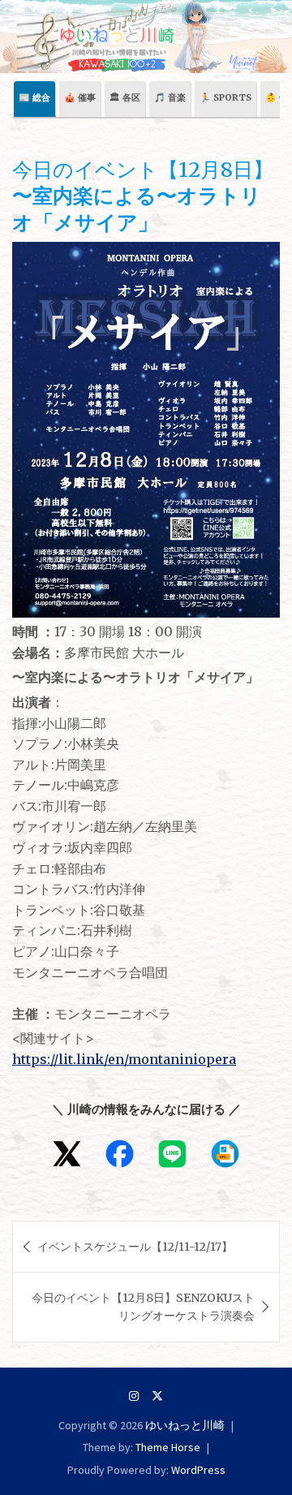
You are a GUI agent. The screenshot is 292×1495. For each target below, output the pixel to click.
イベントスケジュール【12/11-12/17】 (135, 1246)
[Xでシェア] (67, 1153)
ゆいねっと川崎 (185, 1425)
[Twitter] (157, 1396)
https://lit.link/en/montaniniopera (124, 1059)
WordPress (198, 1470)
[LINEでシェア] (172, 1153)
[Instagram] (133, 1396)
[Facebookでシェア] (119, 1153)
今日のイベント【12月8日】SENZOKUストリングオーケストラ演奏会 (143, 1306)
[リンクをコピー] (225, 1153)
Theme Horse (167, 1447)
